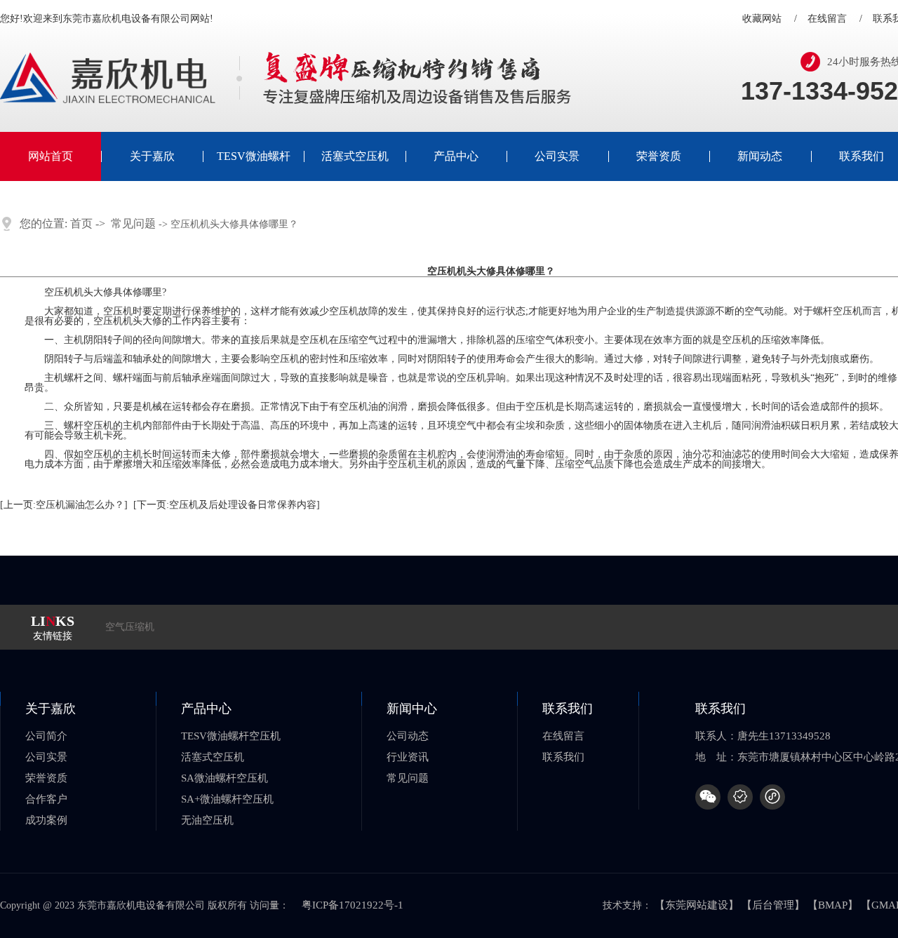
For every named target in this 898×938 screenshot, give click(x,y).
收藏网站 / (769, 19)
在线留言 (563, 736)
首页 (81, 223)
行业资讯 (408, 757)
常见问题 (133, 223)
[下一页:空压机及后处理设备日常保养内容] (226, 505)
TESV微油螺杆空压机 (231, 736)
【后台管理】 (773, 905)
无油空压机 (207, 820)
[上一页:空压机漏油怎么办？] (64, 505)
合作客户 (46, 799)
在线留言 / (834, 19)
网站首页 (50, 156)
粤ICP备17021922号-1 (352, 905)
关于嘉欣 (152, 156)
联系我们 (567, 709)
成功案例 (46, 820)
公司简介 (46, 736)
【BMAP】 (832, 905)
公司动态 (408, 736)
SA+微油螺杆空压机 (227, 799)
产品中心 (456, 156)
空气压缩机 (129, 627)
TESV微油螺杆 (253, 156)
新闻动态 (759, 156)
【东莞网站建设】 (697, 905)
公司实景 (557, 156)
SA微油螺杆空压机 (224, 778)
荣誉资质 (658, 156)
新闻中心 (412, 709)
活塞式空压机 (355, 156)
